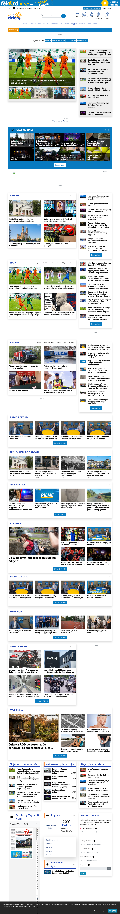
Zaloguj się (107, 8)
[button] (74, 815)
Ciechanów (71, 41)
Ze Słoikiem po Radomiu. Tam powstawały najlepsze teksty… (45, 30)
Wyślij (83, 873)
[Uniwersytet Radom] (60, 121)
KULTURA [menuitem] (82, 24)
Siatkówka (46, 263)
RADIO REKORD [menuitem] (43, 24)
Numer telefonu (87, 857)
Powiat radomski (49, 342)
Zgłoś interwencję (52, 840)
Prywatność (50, 855)
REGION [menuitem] (33, 24)
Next (73, 67)
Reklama (49, 851)
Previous (10, 67)
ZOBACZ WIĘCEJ (60, 443)
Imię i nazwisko (88, 841)
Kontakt (48, 844)
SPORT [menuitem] (66, 24)
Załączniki (85, 865)
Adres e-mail (87, 849)
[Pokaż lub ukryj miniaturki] (33, 824)
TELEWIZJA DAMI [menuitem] (56, 24)
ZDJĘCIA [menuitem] (74, 24)
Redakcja (49, 847)
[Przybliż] (36, 824)
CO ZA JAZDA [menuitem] (92, 24)
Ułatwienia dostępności (93, 8)
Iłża (65, 342)
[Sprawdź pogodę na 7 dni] (51, 827)
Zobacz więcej (60, 165)
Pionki (59, 342)
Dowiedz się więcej (99, 911)
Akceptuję (112, 911)
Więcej (64, 263)
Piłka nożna (55, 263)
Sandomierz (82, 41)
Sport (38, 263)
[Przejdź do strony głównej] (20, 16)
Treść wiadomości (89, 828)
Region (38, 342)
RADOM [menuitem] (25, 24)
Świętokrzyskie (58, 41)
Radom (48, 41)
